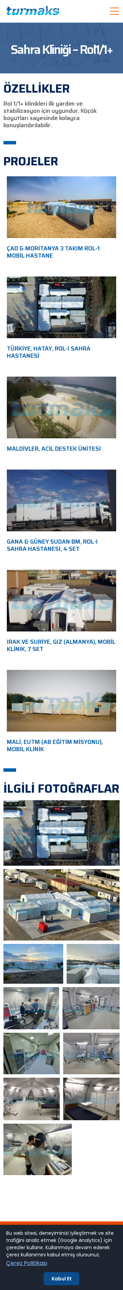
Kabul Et (62, 1278)
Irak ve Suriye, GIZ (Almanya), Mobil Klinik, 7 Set (61, 645)
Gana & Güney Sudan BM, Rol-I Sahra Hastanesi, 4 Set (52, 545)
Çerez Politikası (26, 1263)
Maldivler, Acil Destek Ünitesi (54, 448)
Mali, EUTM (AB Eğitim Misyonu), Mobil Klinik (55, 745)
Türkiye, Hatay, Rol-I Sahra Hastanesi (49, 352)
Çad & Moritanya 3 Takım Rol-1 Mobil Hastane (53, 252)
